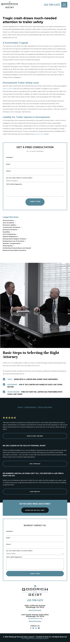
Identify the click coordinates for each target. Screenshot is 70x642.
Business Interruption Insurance (14, 250)
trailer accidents (8, 88)
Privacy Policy (34, 638)
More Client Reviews (35, 436)
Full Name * (9, 157)
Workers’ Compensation (11, 243)
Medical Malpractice (10, 236)
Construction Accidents (11, 227)
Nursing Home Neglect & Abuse (14, 239)
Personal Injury (8, 220)
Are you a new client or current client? (19, 178)
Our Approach (35, 463)
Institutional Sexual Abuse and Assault (17, 248)
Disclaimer (45, 638)
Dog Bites (6, 232)
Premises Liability (9, 225)
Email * (8, 164)
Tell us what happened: (14, 184)
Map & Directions (35, 610)
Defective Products (10, 229)
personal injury (39, 134)
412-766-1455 (35, 600)
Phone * (8, 171)
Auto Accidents (8, 223)
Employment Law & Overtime (13, 241)
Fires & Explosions (9, 234)
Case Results (35, 491)
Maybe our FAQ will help (35, 510)
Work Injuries (8, 246)
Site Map (25, 638)
